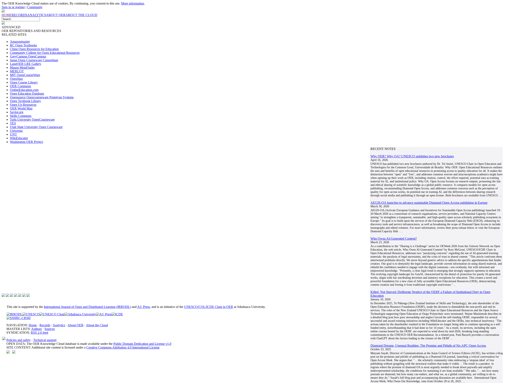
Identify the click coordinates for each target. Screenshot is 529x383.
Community (35, 7)
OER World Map (21, 108)
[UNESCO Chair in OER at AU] (51, 314)
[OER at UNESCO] (31, 314)
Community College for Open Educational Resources (45, 52)
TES (13, 123)
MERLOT (17, 71)
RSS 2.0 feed (39, 332)
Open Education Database (27, 93)
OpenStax (16, 78)
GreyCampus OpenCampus (28, 56)
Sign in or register (13, 7)
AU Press (143, 307)
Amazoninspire (20, 41)
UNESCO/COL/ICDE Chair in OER (208, 307)
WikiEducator (19, 138)
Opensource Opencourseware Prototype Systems (42, 97)
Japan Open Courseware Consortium (34, 60)
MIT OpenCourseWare (25, 75)
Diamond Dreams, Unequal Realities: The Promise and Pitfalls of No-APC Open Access (428, 345)
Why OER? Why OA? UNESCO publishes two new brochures (412, 156)
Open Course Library (24, 82)
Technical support (44, 340)
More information (132, 3)
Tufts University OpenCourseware (32, 119)
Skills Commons (20, 116)
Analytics (59, 325)
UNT (13, 134)
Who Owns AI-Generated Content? (394, 238)
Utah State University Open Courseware (36, 127)
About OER (75, 325)
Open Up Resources (23, 104)
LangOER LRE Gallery (25, 64)
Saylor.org (16, 112)
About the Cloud (97, 325)
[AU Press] (104, 314)
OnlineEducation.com (24, 90)
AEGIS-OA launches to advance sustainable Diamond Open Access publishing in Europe (429, 202)
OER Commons (20, 86)
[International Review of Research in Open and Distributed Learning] (15, 314)
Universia (16, 130)
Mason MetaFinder (22, 67)
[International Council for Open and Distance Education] (117, 314)
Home (33, 325)
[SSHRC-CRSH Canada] (19, 318)
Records (44, 325)
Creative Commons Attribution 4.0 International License (123, 347)
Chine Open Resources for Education (34, 49)
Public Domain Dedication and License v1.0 (142, 343)
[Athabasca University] (80, 314)
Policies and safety (18, 340)
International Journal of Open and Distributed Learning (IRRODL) (87, 307)
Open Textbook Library (25, 101)
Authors (36, 329)
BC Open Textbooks (23, 45)
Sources (49, 329)
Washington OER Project (26, 142)
